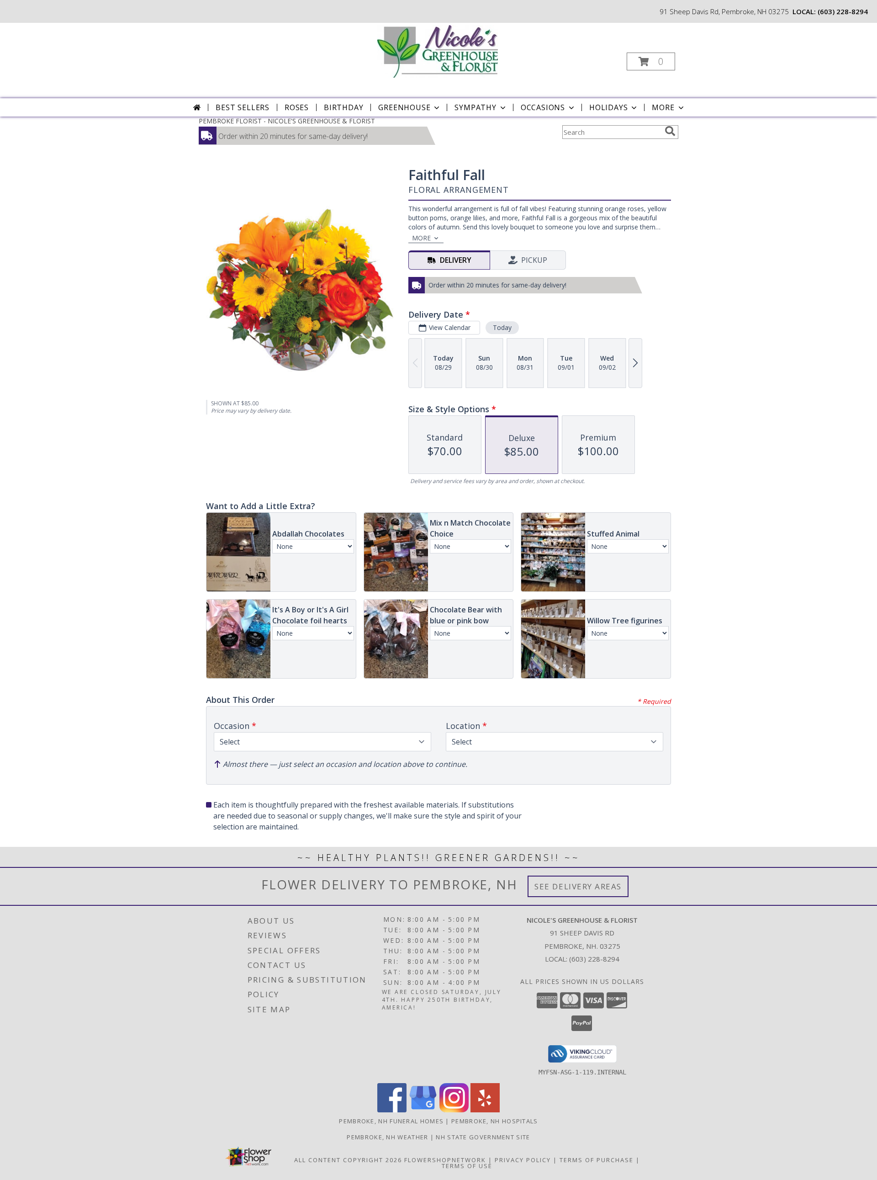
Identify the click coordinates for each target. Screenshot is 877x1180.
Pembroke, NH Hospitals (494, 1121)
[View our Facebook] (392, 1110)
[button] (651, 61)
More (663, 107)
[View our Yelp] (485, 1110)
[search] (670, 131)
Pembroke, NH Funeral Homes (391, 1121)
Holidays (608, 107)
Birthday (343, 107)
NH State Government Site (483, 1137)
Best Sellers (242, 107)
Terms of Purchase (597, 1160)
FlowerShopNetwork (445, 1160)
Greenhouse (404, 107)
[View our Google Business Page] (423, 1110)
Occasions (543, 107)
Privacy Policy (523, 1160)
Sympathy (475, 107)
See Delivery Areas (578, 886)
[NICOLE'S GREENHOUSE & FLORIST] (437, 50)
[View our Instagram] (454, 1110)
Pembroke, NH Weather (387, 1137)
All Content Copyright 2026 (348, 1160)
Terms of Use (467, 1166)
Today (502, 327)
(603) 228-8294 (843, 11)
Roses (297, 107)
